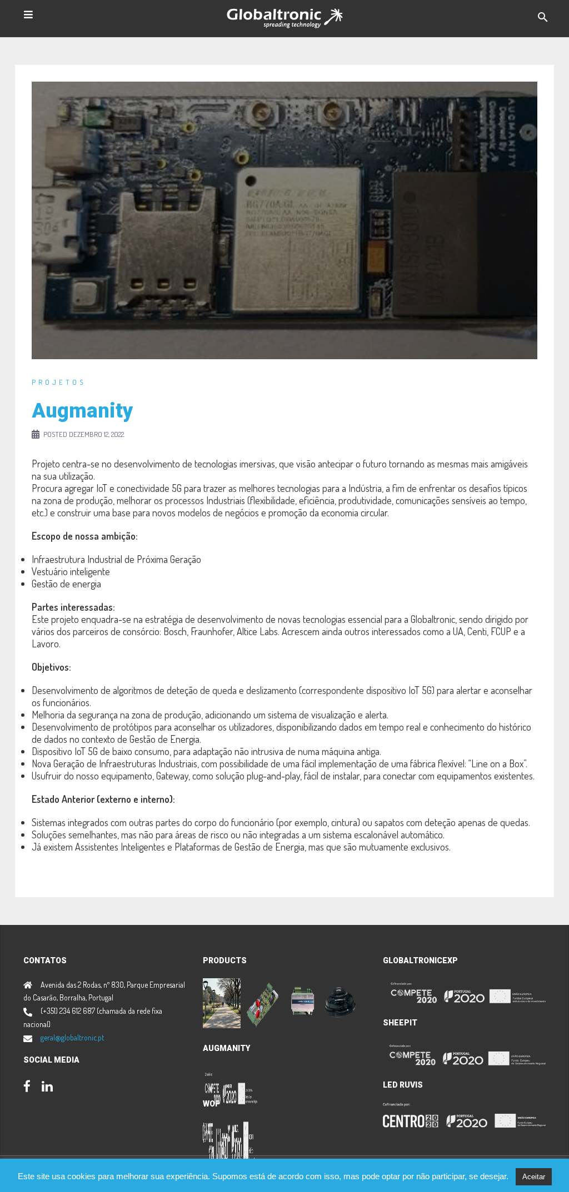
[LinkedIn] (47, 1087)
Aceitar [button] (533, 1177)
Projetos (59, 382)
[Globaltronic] (285, 17)
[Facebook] (27, 1087)
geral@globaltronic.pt (72, 1037)
